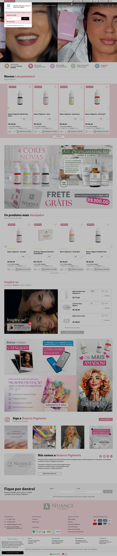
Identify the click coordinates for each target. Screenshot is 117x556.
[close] (30, 4)
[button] (9, 1)
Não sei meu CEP (10, 21)
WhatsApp (21, 25)
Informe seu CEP (11, 15)
